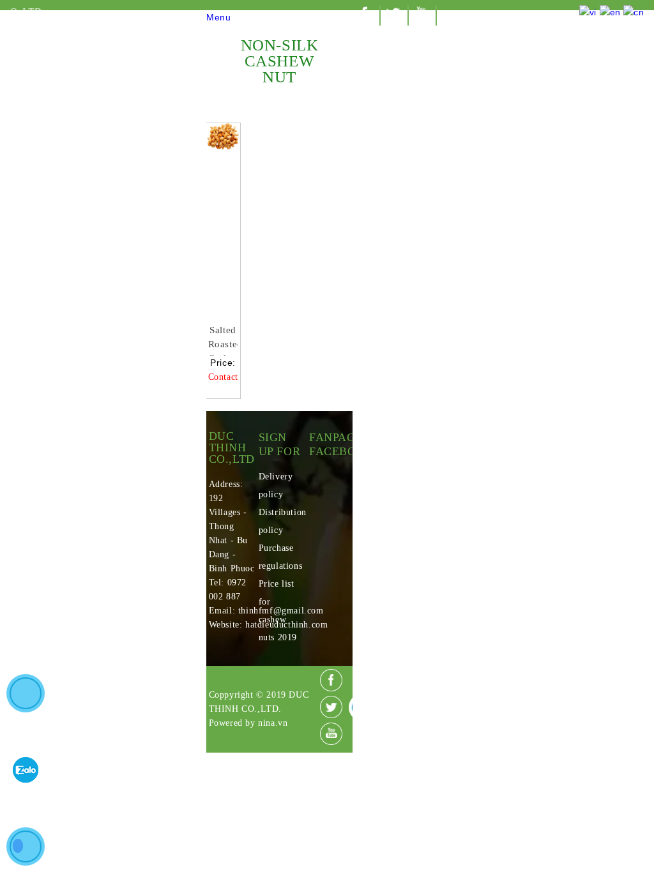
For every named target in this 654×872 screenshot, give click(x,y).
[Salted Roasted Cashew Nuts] (223, 219)
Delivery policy (276, 485)
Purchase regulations (280, 557)
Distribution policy (280, 521)
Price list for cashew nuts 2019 (278, 610)
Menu (218, 17)
